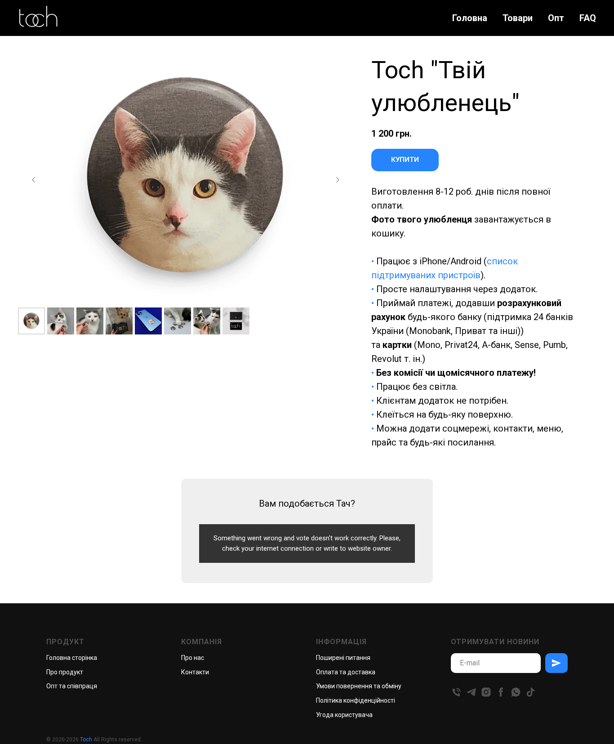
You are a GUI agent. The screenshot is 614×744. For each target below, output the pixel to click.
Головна (469, 18)
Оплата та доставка (345, 672)
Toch (86, 739)
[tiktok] (530, 692)
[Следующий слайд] (337, 180)
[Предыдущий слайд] (33, 180)
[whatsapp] (515, 692)
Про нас (192, 657)
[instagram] (486, 692)
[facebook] (501, 692)
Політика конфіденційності (355, 700)
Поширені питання (343, 657)
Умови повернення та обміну (358, 686)
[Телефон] (456, 692)
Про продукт (64, 672)
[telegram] (471, 692)
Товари (518, 18)
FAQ (587, 18)
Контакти (195, 672)
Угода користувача (344, 714)
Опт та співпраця (71, 686)
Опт (556, 18)
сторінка (84, 657)
